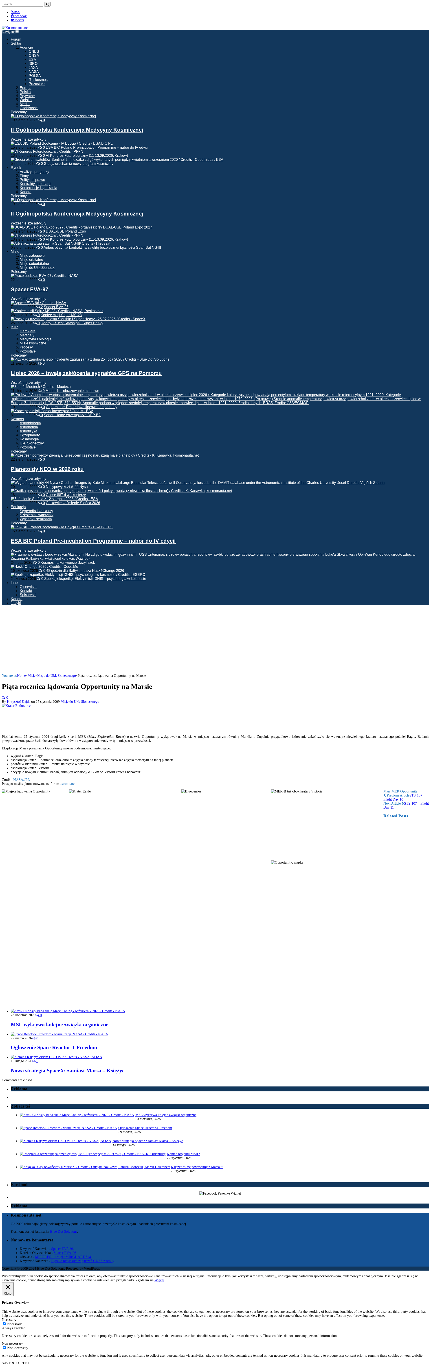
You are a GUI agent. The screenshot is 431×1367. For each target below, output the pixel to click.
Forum (16, 39)
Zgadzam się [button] (145, 1280)
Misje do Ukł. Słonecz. (37, 268)
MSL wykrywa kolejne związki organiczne (59, 1024)
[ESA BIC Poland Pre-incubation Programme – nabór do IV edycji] (62, 527)
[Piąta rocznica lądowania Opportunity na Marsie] (16, 705)
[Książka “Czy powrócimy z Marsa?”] (95, 1167)
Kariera (25, 192)
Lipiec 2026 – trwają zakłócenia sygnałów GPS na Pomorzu (86, 373)
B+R (14, 327)
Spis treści (28, 595)
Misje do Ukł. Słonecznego (80, 701)
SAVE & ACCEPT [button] (15, 1363)
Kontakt (26, 591)
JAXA (33, 68)
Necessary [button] (9, 1319)
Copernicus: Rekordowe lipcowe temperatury (81, 407)
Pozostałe (37, 84)
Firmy (24, 176)
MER (395, 791)
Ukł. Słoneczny (32, 443)
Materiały (27, 335)
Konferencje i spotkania (38, 188)
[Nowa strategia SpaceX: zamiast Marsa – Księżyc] (56, 1057)
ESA (32, 59)
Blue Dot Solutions (63, 1231)
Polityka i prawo (32, 180)
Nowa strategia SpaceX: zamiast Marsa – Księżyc (68, 1070)
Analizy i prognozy (34, 172)
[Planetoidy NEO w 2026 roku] (105, 455)
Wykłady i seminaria (36, 519)
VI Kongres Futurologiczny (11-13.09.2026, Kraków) (87, 155)
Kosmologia (29, 439)
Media (25, 104)
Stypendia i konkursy (36, 511)
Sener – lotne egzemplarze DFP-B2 (72, 415)
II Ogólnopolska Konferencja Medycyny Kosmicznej (77, 130)
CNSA (34, 55)
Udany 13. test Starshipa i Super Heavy (72, 323)
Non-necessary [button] (12, 1343)
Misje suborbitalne (34, 264)
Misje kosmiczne (33, 343)
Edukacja (18, 507)
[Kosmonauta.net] (15, 28)
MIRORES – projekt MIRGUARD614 (63, 1257)
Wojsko (26, 100)
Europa (25, 88)
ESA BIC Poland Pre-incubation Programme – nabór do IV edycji (97, 147)
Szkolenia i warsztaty (36, 515)
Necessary (14, 1324)
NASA (34, 72)
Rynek (16, 168)
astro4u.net (67, 784)
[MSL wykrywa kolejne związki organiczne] (68, 1011)
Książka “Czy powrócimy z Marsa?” (197, 1167)
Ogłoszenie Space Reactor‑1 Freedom (54, 1047)
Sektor (16, 43)
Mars (387, 791)
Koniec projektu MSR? (183, 1154)
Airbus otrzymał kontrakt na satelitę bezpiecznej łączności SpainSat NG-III (102, 247)
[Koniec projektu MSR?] (93, 1154)
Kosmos (17, 419)
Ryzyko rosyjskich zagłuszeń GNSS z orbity (82, 1261)
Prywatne (27, 96)
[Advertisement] (215, 640)
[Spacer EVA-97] (45, 276)
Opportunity (409, 791)
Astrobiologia (30, 423)
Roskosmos (38, 80)
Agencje (26, 47)
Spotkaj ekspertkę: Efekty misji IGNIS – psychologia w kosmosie (95, 579)
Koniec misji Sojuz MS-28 (61, 315)
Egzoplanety (30, 435)
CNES (34, 51)
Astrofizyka (28, 431)
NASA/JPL (21, 779)
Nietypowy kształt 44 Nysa (67, 487)
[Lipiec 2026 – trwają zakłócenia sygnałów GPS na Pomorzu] (90, 359)
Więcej (159, 1280)
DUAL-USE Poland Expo (66, 231)
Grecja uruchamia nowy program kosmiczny (78, 163)
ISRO (33, 63)
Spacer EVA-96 (56, 307)
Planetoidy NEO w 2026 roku (47, 469)
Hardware (27, 331)
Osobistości (29, 108)
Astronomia (29, 427)
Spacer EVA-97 (29, 289)
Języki (16, 603)
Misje (15, 251)
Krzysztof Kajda (18, 701)
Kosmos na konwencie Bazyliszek (68, 562)
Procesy (26, 347)
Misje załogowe (32, 255)
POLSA (35, 76)
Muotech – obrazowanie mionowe (72, 391)
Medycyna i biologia (36, 339)
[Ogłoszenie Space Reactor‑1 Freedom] (59, 1034)
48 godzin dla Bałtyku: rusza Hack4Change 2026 (85, 570)
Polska (25, 92)
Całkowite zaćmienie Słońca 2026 (73, 503)
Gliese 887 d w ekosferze (66, 495)
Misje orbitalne (31, 259)
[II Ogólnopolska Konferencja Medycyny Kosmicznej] (53, 116)
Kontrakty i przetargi (35, 184)
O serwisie (28, 587)
